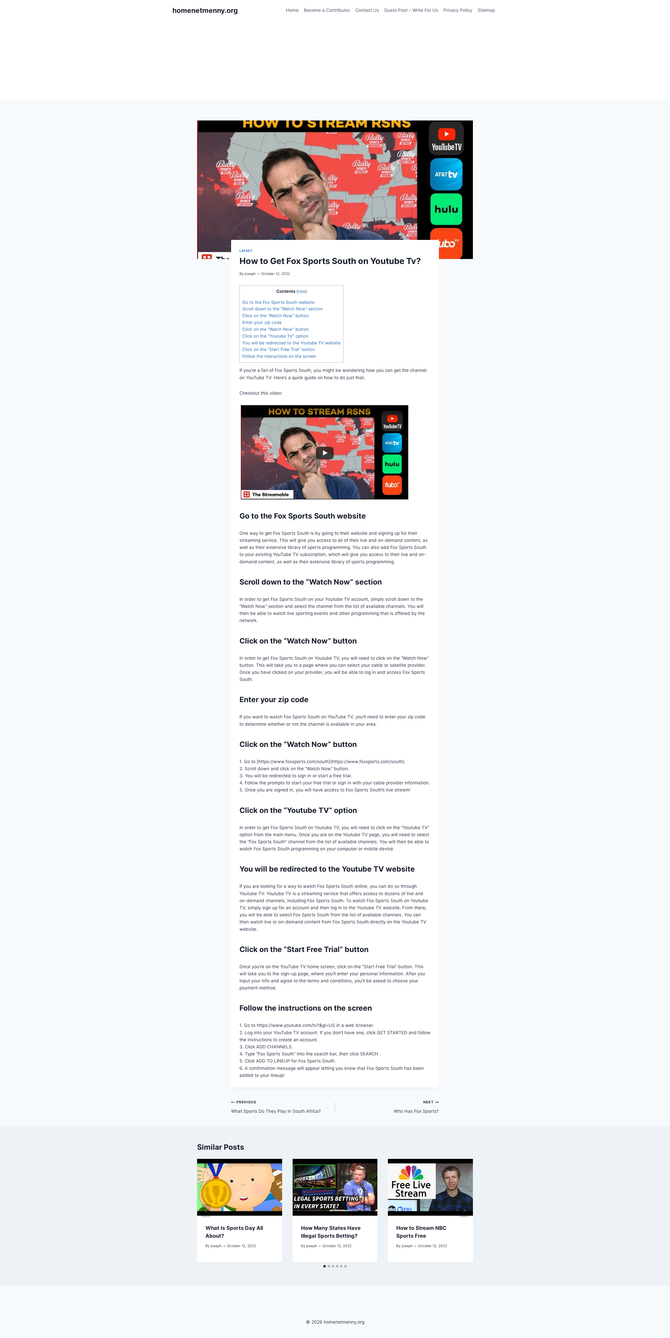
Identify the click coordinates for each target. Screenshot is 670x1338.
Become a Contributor (327, 10)
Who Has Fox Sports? (416, 1107)
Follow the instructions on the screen (279, 356)
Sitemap (486, 10)
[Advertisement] (335, 60)
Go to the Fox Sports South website (278, 302)
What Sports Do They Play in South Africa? (276, 1107)
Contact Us (367, 10)
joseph (250, 274)
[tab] (324, 1266)
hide (301, 291)
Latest (246, 251)
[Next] (464, 1210)
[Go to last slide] (206, 1210)
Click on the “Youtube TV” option (275, 336)
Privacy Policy (457, 10)
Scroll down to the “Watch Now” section (282, 308)
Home (292, 10)
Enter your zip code (262, 322)
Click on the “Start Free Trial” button (278, 349)
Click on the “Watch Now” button (275, 315)
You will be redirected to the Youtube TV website (291, 342)
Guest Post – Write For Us (411, 10)
